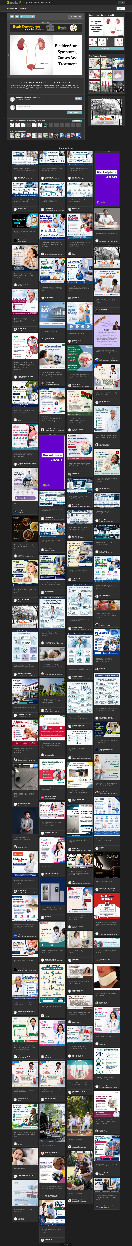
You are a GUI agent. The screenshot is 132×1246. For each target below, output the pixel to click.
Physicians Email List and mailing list (83, 727)
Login (121, 3)
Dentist (74, 1093)
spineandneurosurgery (106, 933)
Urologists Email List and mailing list (56, 643)
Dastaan (20, 555)
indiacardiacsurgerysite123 (26, 1011)
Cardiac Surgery (50, 798)
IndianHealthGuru (50, 796)
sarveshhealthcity (105, 959)
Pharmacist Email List (106, 521)
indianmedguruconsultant (26, 376)
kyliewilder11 (49, 253)
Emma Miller (22, 177)
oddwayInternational (106, 1206)
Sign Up (120, 9)
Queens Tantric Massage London (109, 890)
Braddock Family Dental (25, 1175)
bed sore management (106, 849)
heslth (74, 475)
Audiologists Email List (79, 210)
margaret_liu (49, 673)
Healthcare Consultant (106, 311)
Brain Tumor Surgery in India (108, 597)
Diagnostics (21, 1219)
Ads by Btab (46, 22)
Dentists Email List (78, 537)
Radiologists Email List (25, 210)
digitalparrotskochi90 (106, 240)
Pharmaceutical (104, 1207)
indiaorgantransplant (24, 934)
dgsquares (48, 916)
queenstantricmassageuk (107, 888)
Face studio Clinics (23, 969)
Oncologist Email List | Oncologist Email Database (33, 675)
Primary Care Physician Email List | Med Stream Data (88, 629)
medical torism (50, 299)
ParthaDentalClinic (78, 990)
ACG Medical (103, 1002)
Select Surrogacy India (52, 875)
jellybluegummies (77, 881)
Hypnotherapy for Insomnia (53, 674)
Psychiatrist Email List (52, 178)
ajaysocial (48, 1015)
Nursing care (76, 342)
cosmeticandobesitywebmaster (27, 463)
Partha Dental (76, 991)
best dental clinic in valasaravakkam (111, 241)
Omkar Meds (76, 848)
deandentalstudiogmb (79, 1091)
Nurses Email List (50, 550)
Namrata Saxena (104, 624)
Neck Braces (103, 1003)
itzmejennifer (76, 756)
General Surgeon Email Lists (81, 506)
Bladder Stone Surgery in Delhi (32, 121)
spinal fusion (103, 670)
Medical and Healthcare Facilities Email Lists (59, 519)
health (74, 299)
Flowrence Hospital (51, 834)
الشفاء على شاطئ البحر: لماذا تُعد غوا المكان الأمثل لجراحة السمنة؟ (115, 793)
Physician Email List (105, 552)
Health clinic (22, 241)
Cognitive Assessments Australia (109, 358)
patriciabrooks (76, 253)
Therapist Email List (78, 178)
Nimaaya (48, 709)
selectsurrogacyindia (51, 873)
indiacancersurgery (24, 1056)
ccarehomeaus (49, 338)
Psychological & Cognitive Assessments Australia (114, 360)
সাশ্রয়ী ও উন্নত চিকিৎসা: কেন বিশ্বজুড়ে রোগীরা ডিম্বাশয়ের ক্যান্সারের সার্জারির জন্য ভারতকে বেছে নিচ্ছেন (91, 386)
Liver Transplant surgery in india (28, 936)
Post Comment (74, 113)
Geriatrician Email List (25, 178)
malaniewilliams (23, 284)
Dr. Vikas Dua (22, 1057)
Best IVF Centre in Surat (52, 711)
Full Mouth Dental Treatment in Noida (30, 970)
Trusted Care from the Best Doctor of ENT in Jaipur (60, 960)
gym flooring (22, 805)
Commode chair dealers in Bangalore (84, 850)
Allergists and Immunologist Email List (57, 210)
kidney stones (103, 961)
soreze (101, 847)
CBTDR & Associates (78, 799)
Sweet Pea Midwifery (51, 1196)
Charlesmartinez (23, 846)
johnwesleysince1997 (78, 627)
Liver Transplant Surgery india (54, 430)
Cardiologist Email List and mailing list (111, 718)
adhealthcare (76, 340)
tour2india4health (23, 419)
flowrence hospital (51, 832)
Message (44, 3)
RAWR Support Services (79, 1146)
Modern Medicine (23, 239)
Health (74, 254)
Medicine (102, 750)
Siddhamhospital (50, 959)
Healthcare (21, 1013)
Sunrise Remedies (77, 1055)
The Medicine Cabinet (106, 749)
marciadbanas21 (50, 429)
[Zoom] (27, 16)
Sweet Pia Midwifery (51, 1195)
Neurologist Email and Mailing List (83, 678)
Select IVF (102, 1044)
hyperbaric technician (79, 961)
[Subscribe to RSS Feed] (49, 2)
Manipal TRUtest (104, 625)
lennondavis (49, 297)
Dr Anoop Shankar (23, 847)
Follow (78, 98)
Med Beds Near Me (50, 918)
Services (47, 340)
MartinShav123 (103, 309)
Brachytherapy (22, 377)
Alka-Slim (102, 1240)
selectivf (102, 1043)
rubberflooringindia (24, 803)
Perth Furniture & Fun (24, 714)
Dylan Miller (76, 297)
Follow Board (77, 121)
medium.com (76, 17)
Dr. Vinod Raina (104, 445)
